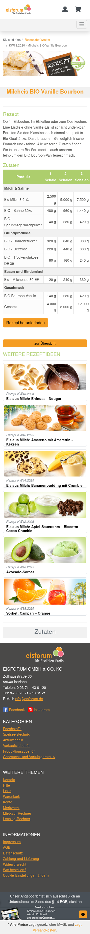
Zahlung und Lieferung (21, 858)
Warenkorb (11, 796)
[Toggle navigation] (81, 24)
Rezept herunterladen (25, 322)
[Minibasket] (78, 9)
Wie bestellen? (14, 869)
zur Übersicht (45, 343)
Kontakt (9, 779)
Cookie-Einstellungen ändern (26, 875)
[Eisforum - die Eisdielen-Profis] (18, 9)
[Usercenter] (65, 9)
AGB (6, 847)
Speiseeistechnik (16, 734)
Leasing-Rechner (16, 818)
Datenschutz (13, 852)
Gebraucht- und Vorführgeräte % (29, 756)
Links (7, 790)
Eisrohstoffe (12, 728)
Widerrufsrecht (14, 864)
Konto (7, 801)
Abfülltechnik (13, 739)
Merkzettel (11, 807)
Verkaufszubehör (16, 745)
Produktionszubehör (19, 751)
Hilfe (6, 785)
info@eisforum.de (29, 698)
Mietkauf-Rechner (17, 813)
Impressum (12, 841)
